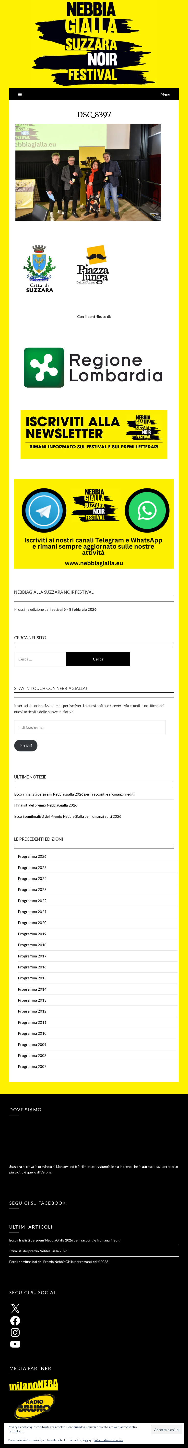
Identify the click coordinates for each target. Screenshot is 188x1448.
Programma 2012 (32, 1011)
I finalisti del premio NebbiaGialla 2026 (45, 805)
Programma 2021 (32, 911)
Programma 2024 (32, 878)
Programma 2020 (32, 922)
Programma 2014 (32, 989)
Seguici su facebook (37, 1203)
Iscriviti (26, 745)
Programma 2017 (32, 956)
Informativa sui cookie (108, 1440)
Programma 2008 (32, 1055)
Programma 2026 (32, 856)
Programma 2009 (32, 1044)
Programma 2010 (32, 1033)
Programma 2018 (32, 945)
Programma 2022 (32, 900)
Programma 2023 (32, 889)
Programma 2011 (32, 1022)
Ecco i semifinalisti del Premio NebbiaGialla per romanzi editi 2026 (67, 816)
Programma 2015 (32, 978)
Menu (165, 94)
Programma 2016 (32, 967)
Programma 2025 (32, 867)
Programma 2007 (32, 1066)
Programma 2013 (32, 1000)
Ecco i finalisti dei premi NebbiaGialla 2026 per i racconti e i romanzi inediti (74, 794)
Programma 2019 (32, 934)
